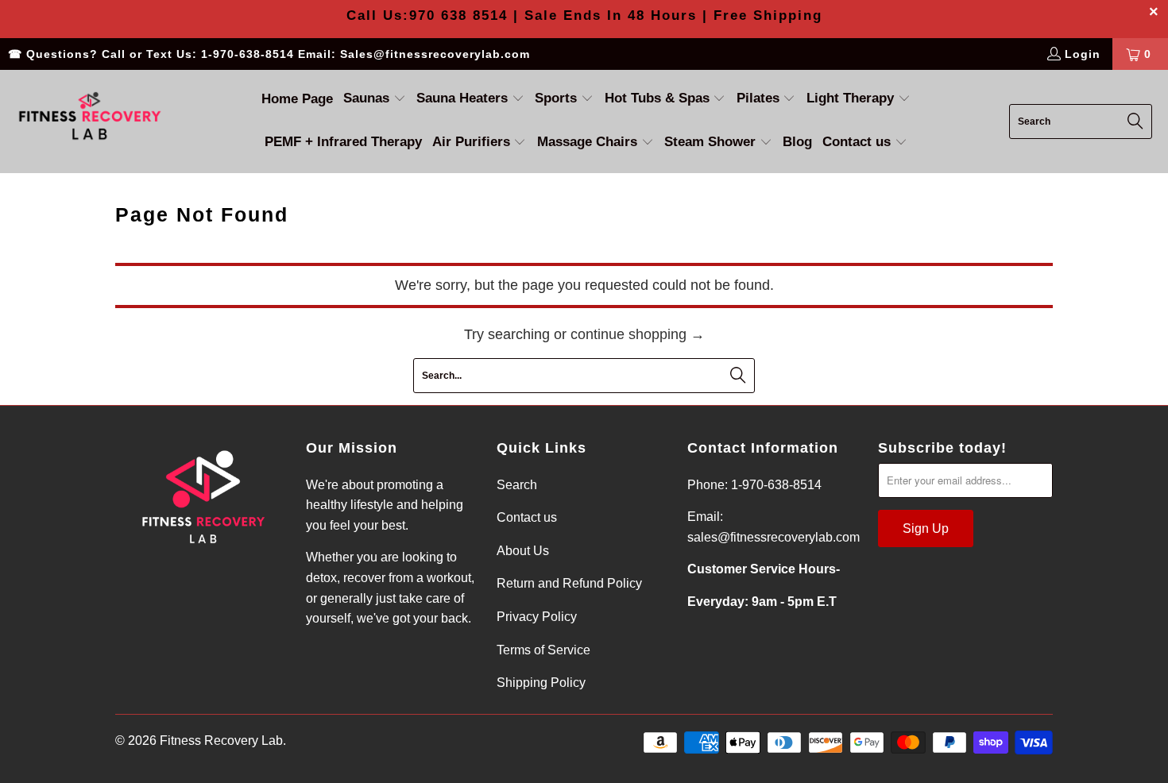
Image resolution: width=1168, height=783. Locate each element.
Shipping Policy (541, 682)
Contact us (527, 517)
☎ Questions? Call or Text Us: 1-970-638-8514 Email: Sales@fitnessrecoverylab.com (269, 54)
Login (1082, 54)
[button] (374, 100)
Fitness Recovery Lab (221, 740)
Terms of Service (543, 650)
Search (517, 485)
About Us (523, 550)
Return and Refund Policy (569, 583)
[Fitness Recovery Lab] (89, 121)
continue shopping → (637, 334)
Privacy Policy (537, 616)
